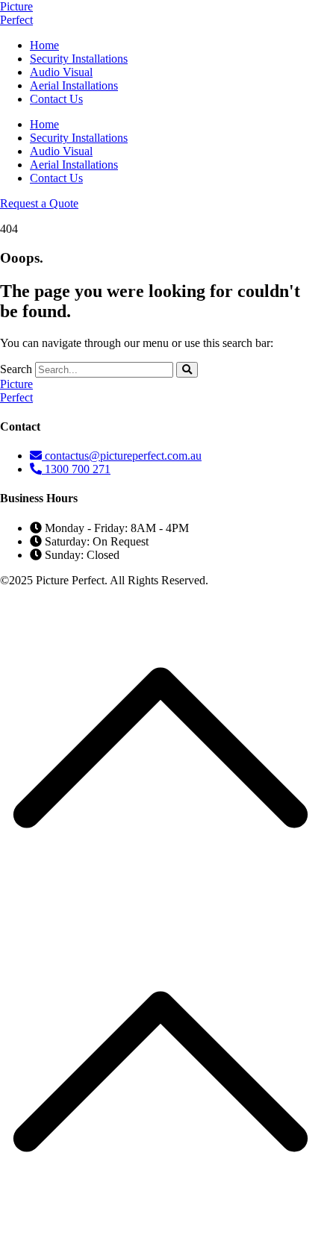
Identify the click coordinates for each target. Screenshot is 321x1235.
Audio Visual (61, 72)
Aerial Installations (74, 85)
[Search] (187, 370)
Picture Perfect (16, 13)
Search (16, 369)
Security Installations (79, 58)
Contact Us (56, 99)
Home (44, 45)
